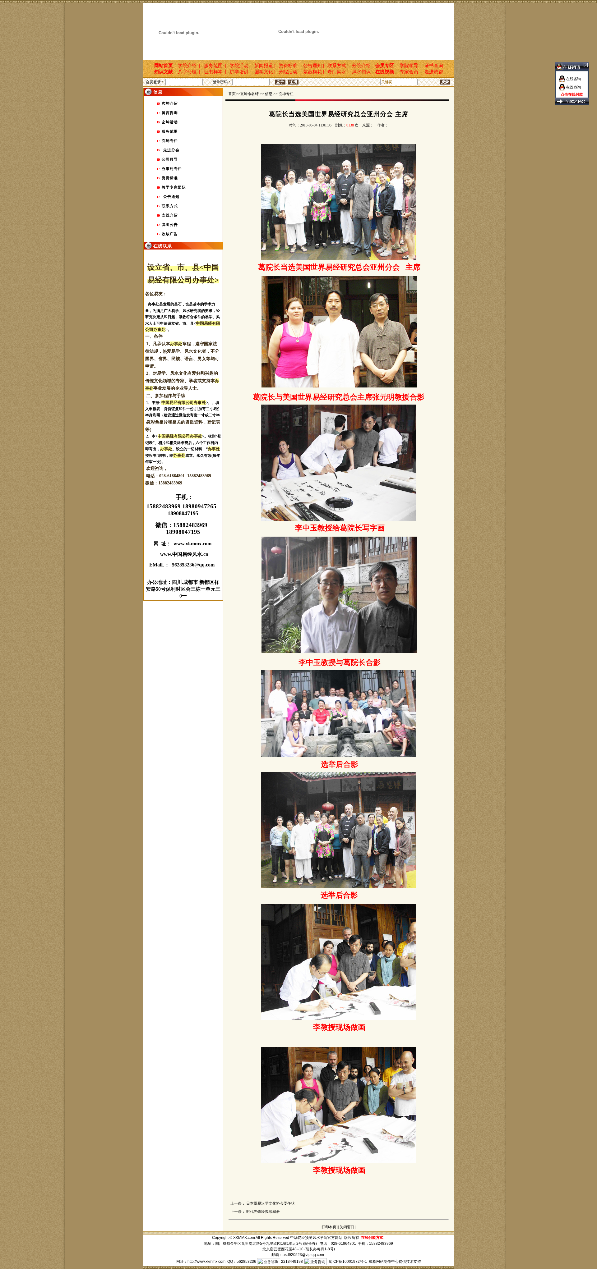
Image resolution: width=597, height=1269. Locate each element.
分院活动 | (289, 71)
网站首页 (161, 65)
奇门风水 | (337, 71)
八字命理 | (189, 71)
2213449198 (292, 1261)
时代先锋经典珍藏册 (263, 1211)
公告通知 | (313, 65)
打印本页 (329, 1227)
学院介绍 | (189, 65)
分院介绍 (362, 65)
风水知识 (362, 71)
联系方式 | (337, 65)
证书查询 (434, 65)
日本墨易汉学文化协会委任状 (270, 1203)
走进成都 (434, 71)
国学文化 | (264, 71)
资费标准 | (289, 65)
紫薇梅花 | (313, 71)
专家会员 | (408, 71)
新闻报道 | (264, 65)
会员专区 (384, 65)
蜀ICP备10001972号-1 (348, 1261)
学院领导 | (408, 65)
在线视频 (384, 71)
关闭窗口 (347, 1227)
